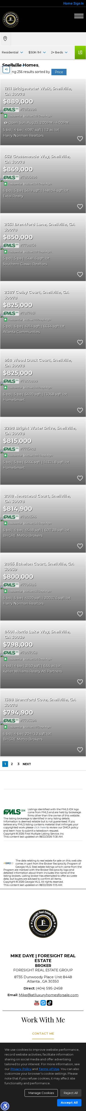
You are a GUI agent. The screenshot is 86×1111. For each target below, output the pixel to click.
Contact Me (43, 1033)
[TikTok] (49, 1003)
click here (40, 827)
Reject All (71, 1093)
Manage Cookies (41, 1093)
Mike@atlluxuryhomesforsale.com (48, 995)
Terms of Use (49, 1069)
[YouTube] (36, 1003)
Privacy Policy (20, 1069)
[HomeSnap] (43, 1003)
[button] (5, 1106)
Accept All (69, 1102)
